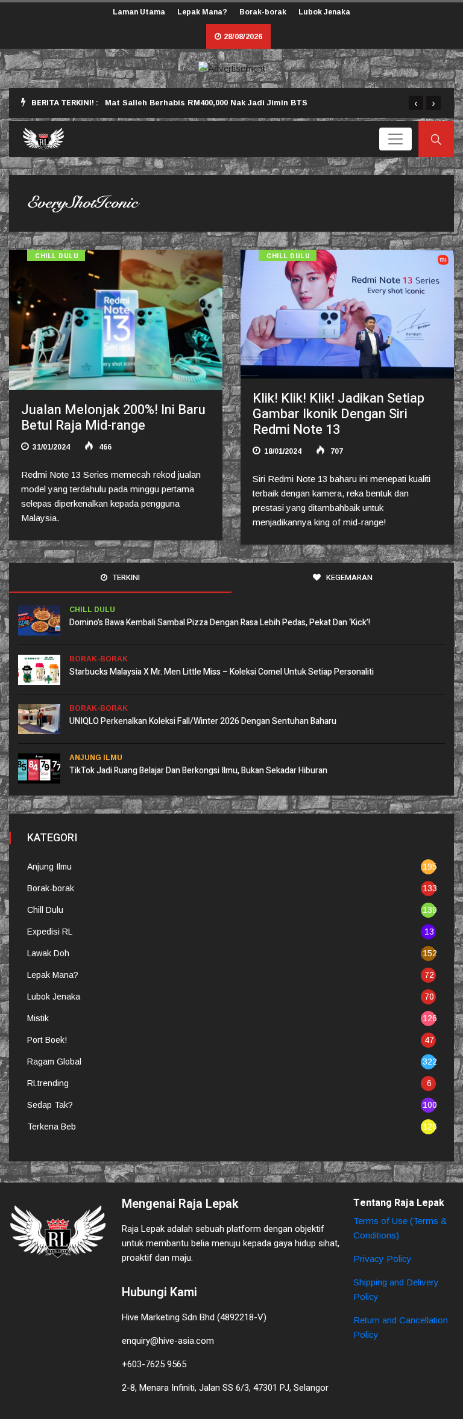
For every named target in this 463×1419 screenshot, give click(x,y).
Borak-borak (262, 12)
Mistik (38, 1018)
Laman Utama (139, 12)
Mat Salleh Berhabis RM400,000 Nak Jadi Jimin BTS (206, 102)
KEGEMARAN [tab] (348, 577)
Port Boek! (47, 1040)
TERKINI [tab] (125, 577)
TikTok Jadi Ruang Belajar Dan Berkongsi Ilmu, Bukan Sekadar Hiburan (198, 770)
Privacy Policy (382, 1259)
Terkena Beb (51, 1126)
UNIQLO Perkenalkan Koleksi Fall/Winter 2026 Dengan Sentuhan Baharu (202, 721)
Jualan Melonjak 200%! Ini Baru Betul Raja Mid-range (113, 417)
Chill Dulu (57, 256)
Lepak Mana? (202, 12)
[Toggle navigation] (395, 139)
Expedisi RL (49, 931)
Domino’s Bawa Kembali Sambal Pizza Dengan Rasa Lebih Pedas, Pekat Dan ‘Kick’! (219, 622)
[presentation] (416, 103)
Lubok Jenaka (324, 12)
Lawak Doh (48, 953)
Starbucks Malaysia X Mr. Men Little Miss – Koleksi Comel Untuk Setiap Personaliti (221, 672)
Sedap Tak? (50, 1105)
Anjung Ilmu (95, 757)
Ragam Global (54, 1061)
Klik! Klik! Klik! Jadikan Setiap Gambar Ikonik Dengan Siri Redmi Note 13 (338, 414)
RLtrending (48, 1083)
